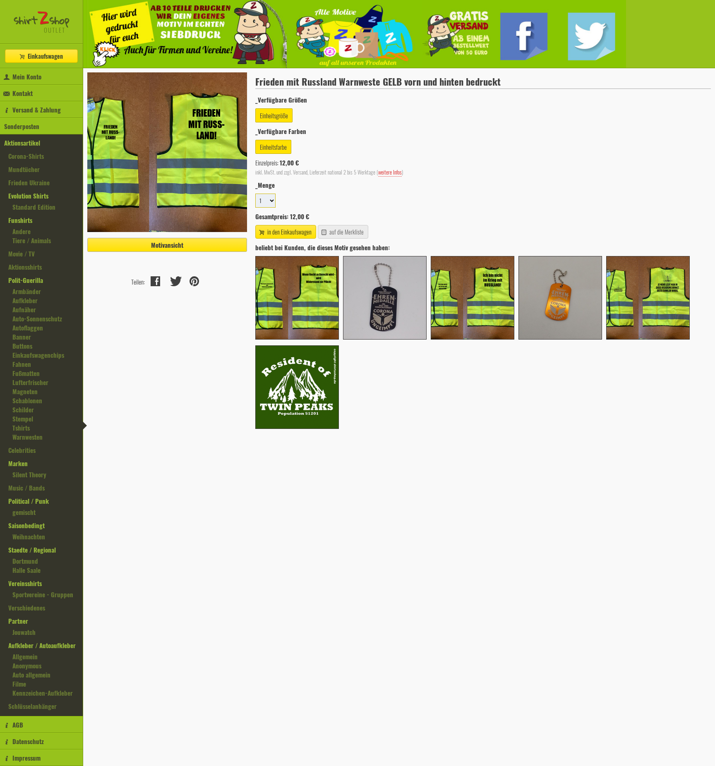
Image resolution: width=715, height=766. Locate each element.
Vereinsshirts (25, 583)
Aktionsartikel (22, 142)
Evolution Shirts (28, 195)
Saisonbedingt (26, 525)
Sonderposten (21, 126)
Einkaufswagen (44, 56)
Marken (18, 463)
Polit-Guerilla (25, 280)
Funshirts (20, 220)
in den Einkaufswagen (289, 231)
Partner (18, 620)
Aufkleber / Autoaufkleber (42, 645)
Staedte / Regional (32, 549)
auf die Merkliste (346, 231)
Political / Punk (28, 500)
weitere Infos (390, 172)
